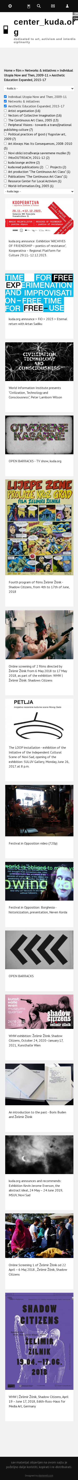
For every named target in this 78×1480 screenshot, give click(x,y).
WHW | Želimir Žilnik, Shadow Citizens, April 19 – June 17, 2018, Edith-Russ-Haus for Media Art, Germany (38, 1401)
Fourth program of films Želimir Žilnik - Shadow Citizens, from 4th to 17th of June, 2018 (39, 587)
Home (8, 70)
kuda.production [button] (10, 6)
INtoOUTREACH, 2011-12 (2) (29, 157)
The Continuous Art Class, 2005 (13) (33, 120)
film (18, 70)
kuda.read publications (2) (25, 167)
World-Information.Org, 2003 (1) (30, 186)
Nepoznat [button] (67, 6)
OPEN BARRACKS (21, 976)
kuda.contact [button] (53, 6)
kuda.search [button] (39, 6)
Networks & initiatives (40, 70)
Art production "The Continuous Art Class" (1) (39, 171)
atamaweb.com (45, 1475)
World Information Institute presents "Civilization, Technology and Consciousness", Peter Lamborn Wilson (35, 392)
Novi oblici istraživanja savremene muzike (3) (39, 153)
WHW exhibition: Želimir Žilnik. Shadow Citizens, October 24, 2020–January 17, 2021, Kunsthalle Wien (36, 1040)
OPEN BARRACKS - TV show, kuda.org (35, 461)
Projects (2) (58, 167)
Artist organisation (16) (24, 111)
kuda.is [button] (24, 6)
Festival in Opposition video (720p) (33, 843)
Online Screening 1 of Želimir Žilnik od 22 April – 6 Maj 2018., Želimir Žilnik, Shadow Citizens (38, 1269)
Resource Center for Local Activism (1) (34, 181)
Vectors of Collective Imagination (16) (35, 115)
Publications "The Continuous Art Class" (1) (37, 176)
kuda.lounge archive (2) (24, 162)
